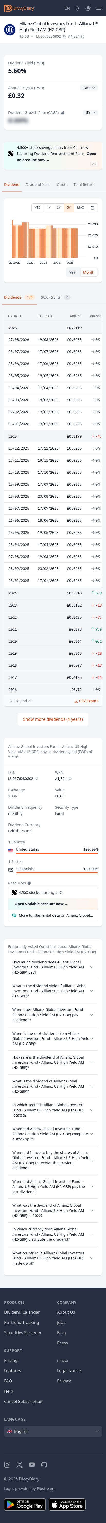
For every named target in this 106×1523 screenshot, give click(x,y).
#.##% (18, 120)
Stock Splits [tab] (54, 297)
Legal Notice (69, 1370)
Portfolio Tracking (21, 1322)
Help (8, 1391)
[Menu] (99, 8)
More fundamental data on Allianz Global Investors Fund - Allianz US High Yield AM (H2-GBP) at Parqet (56, 915)
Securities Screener (23, 1333)
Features (12, 1370)
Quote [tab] (62, 184)
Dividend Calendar (22, 1312)
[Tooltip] (28, 883)
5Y (69, 207)
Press (62, 1343)
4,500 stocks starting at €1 (41, 892)
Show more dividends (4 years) (53, 719)
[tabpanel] (53, 240)
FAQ (8, 1381)
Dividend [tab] (12, 184)
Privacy (64, 1381)
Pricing (11, 1360)
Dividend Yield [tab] (38, 184)
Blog (61, 1333)
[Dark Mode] (77, 8)
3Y (59, 207)
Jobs (61, 1322)
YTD (38, 207)
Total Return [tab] (84, 184)
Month (88, 272)
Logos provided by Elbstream (29, 1488)
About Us (66, 1312)
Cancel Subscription (23, 1401)
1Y (49, 207)
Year (73, 272)
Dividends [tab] (18, 297)
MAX (80, 207)
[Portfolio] (88, 8)
